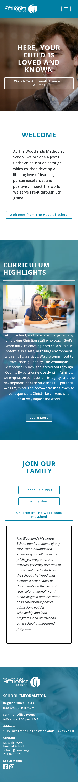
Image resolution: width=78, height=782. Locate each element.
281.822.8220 (12, 754)
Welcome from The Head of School (39, 215)
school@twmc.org (16, 750)
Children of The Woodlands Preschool (39, 515)
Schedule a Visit (39, 490)
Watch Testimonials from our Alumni (39, 83)
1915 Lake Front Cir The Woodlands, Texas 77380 (38, 731)
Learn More (39, 417)
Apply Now (39, 501)
